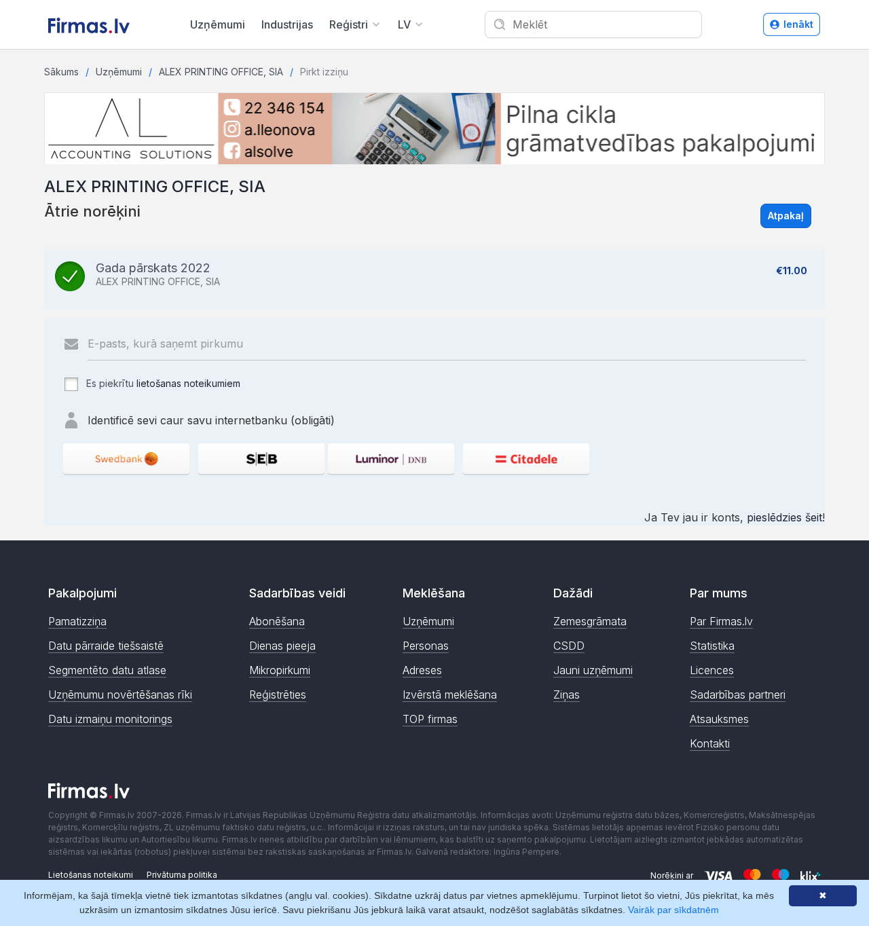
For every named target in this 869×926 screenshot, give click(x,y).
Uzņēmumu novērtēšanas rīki (120, 694)
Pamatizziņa (77, 621)
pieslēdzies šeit (784, 517)
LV (404, 24)
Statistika (712, 645)
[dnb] (391, 458)
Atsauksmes (719, 719)
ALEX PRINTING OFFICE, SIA (221, 71)
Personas (426, 645)
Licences (712, 670)
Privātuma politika (182, 875)
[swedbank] (126, 458)
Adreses (422, 670)
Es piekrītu (162, 383)
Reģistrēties (277, 694)
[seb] (261, 458)
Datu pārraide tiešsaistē (106, 645)
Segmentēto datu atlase (107, 670)
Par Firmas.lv (721, 621)
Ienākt (798, 24)
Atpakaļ (786, 215)
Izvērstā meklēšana (450, 694)
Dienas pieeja (282, 645)
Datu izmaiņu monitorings (110, 719)
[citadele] (526, 458)
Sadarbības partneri (737, 694)
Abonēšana (277, 621)
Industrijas (287, 24)
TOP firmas (430, 719)
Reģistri (348, 24)
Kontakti (710, 743)
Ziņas (566, 694)
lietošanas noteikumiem (188, 383)
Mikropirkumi (279, 670)
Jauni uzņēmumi (593, 670)
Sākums (61, 71)
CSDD (569, 645)
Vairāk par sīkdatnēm (673, 909)
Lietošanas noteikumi (90, 875)
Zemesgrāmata (590, 621)
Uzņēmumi (217, 24)
